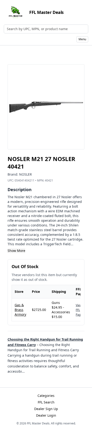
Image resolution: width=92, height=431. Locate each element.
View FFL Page (79, 310)
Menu (82, 39)
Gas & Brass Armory (20, 310)
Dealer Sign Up (46, 409)
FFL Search (46, 402)
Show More (16, 250)
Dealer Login (46, 415)
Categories (46, 395)
